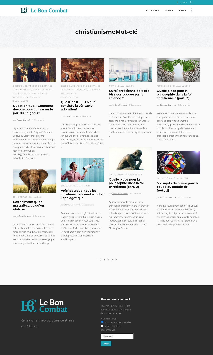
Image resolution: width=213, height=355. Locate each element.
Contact (183, 2)
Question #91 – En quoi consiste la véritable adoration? (78, 105)
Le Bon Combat (119, 105)
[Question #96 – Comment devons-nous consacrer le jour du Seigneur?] (34, 70)
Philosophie (116, 174)
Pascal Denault (23, 120)
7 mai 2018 (85, 186)
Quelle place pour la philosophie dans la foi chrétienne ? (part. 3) (174, 94)
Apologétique (69, 186)
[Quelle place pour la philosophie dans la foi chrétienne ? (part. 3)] (178, 70)
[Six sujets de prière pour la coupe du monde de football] (178, 162)
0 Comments (38, 120)
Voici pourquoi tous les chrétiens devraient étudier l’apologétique (82, 194)
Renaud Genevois (168, 105)
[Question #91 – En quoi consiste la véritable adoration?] (82, 70)
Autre (112, 86)
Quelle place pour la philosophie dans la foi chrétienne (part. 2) (126, 183)
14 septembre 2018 (133, 174)
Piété (172, 178)
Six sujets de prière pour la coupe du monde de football (177, 186)
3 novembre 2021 (21, 101)
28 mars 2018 (35, 197)
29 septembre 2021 (69, 97)
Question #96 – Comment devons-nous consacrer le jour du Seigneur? (33, 109)
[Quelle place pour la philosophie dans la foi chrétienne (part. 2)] (130, 158)
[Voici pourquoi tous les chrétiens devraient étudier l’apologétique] (82, 170)
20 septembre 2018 (182, 86)
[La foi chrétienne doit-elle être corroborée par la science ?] (130, 70)
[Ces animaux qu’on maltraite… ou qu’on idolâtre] (34, 181)
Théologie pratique (35, 93)
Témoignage (164, 86)
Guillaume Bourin (168, 197)
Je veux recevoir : (109, 318)
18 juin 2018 (182, 178)
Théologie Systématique (27, 97)
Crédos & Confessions (26, 86)
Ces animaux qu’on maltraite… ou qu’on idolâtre (28, 205)
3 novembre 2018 (126, 86)
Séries (35, 89)
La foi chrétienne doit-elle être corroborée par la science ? (129, 94)
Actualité (162, 178)
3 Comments (88, 205)
